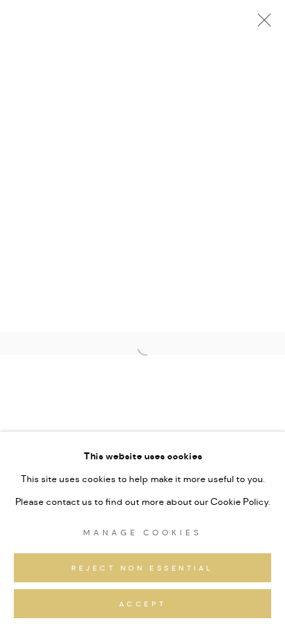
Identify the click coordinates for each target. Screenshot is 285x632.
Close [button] (260, 24)
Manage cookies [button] (142, 533)
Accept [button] (142, 604)
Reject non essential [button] (142, 568)
